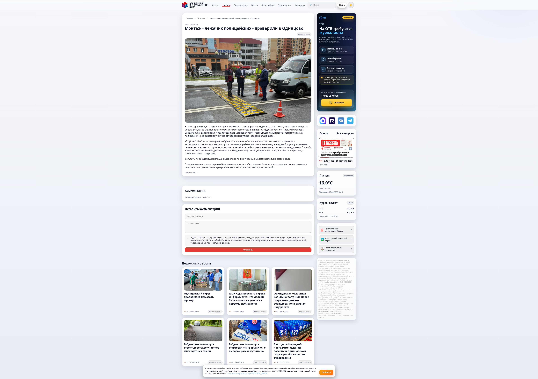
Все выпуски (345, 133)
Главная (189, 18)
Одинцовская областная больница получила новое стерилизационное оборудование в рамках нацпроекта (291, 300)
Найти (342, 5)
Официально (284, 5)
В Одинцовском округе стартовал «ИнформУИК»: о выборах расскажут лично (247, 348)
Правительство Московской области (338, 229)
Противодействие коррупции (338, 248)
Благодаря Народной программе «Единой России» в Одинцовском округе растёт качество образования (290, 351)
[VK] (341, 120)
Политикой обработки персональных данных (228, 240)
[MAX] (322, 120)
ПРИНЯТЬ (326, 372)
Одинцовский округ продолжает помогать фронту (199, 297)
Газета (254, 5)
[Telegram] (350, 120)
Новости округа (304, 34)
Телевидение (241, 5)
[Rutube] (332, 120)
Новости (226, 5)
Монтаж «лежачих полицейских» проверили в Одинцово (235, 18)
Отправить (248, 250)
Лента (215, 5)
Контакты (300, 5)
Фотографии (267, 5)
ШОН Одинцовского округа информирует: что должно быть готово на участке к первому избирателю (247, 298)
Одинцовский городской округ (338, 239)
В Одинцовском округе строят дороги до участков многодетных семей (201, 348)
